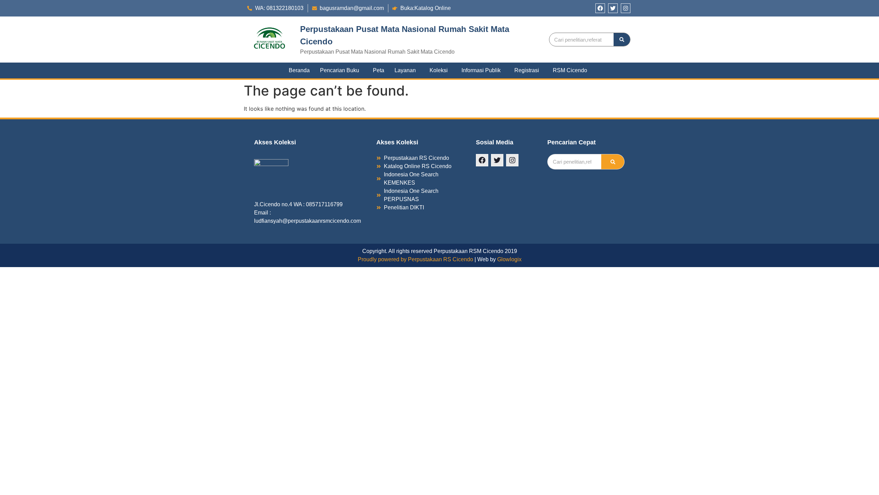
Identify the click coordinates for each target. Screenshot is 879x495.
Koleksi (439, 70)
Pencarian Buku (339, 70)
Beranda (299, 70)
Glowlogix (509, 259)
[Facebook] (600, 8)
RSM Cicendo (570, 70)
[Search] (622, 39)
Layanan (405, 70)
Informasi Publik (481, 70)
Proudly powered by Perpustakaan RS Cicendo (415, 259)
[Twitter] (613, 8)
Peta (378, 70)
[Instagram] (625, 8)
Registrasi (526, 70)
